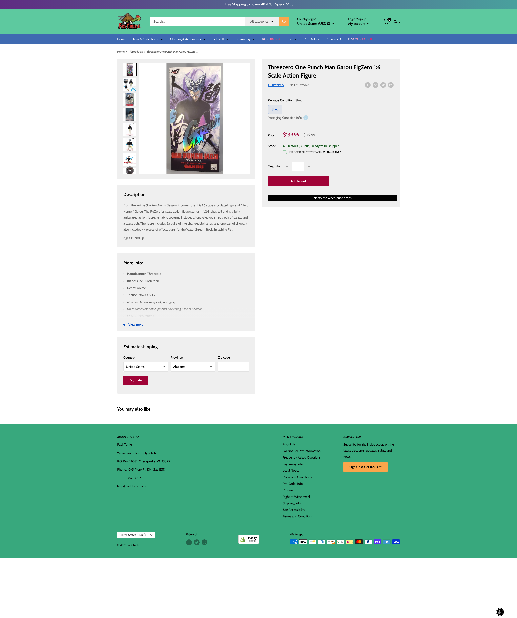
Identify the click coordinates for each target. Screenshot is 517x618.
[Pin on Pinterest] (375, 85)
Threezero (276, 85)
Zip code (224, 357)
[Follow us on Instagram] (204, 542)
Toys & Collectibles (146, 39)
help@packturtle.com (131, 486)
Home (121, 39)
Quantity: (274, 166)
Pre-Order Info (293, 484)
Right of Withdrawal (296, 497)
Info (289, 39)
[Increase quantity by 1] (309, 166)
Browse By (243, 39)
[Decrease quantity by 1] (287, 166)
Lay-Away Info (293, 464)
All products (136, 51)
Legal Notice (291, 470)
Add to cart (298, 181)
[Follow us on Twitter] (197, 542)
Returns (288, 490)
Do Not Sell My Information (302, 451)
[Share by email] (391, 85)
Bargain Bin (271, 39)
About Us (289, 444)
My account (357, 24)
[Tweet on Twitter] (383, 85)
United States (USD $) (132, 534)
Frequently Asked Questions (302, 457)
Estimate (135, 380)
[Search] (284, 21)
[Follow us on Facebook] (189, 542)
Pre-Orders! (312, 39)
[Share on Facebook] (368, 85)
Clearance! (334, 39)
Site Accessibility (294, 510)
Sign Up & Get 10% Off (365, 467)
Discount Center (361, 39)
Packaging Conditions (297, 477)
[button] (386, 21)
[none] (130, 170)
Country (129, 357)
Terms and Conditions (298, 516)
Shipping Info (292, 503)
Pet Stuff (218, 39)
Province (177, 357)
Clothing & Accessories (185, 39)
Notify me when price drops (333, 198)
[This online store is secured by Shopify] (248, 538)
